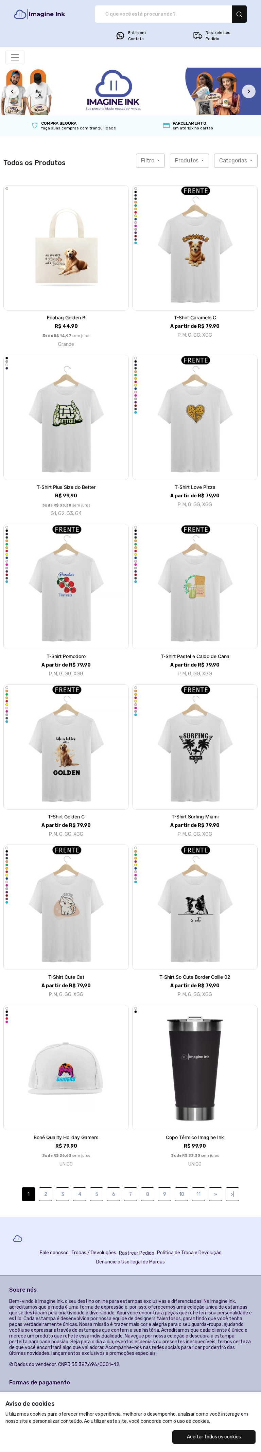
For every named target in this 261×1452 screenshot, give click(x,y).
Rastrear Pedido (136, 1253)
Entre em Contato (137, 35)
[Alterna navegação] (14, 57)
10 (181, 1194)
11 (198, 1194)
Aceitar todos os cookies (214, 1437)
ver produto (66, 248)
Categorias (233, 160)
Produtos (187, 160)
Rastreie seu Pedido (218, 35)
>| (232, 1194)
